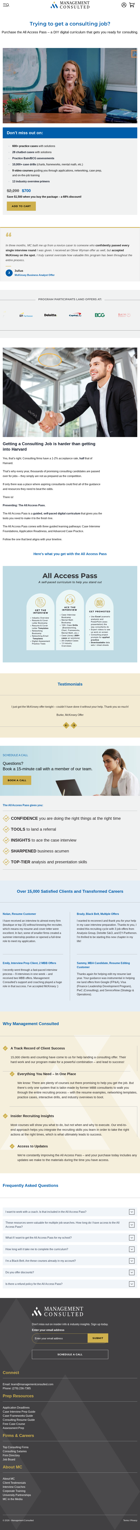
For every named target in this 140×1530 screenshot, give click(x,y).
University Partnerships (17, 1495)
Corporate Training (14, 1491)
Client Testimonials (14, 1482)
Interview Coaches (14, 1486)
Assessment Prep (13, 1428)
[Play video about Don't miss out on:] (70, 85)
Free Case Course (14, 1423)
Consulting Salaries (15, 1451)
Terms (126, 1520)
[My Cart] (132, 5)
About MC (9, 1478)
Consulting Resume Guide (19, 1419)
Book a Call (17, 780)
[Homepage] (70, 5)
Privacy (133, 1520)
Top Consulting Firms (16, 1447)
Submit (98, 1338)
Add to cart (21, 206)
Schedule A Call (70, 1354)
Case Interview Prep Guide (19, 1411)
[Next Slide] (73, 725)
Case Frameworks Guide (18, 1415)
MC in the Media (13, 1499)
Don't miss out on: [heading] (25, 132)
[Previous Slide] (66, 725)
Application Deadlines (16, 1407)
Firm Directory (11, 1455)
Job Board (9, 1459)
